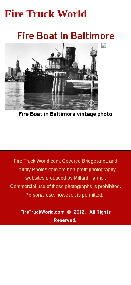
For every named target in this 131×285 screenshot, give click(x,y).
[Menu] (122, 13)
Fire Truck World (46, 13)
